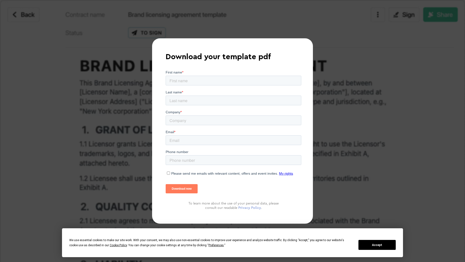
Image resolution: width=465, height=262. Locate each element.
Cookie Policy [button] (118, 245)
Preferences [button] (216, 245)
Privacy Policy (249, 208)
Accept (377, 245)
